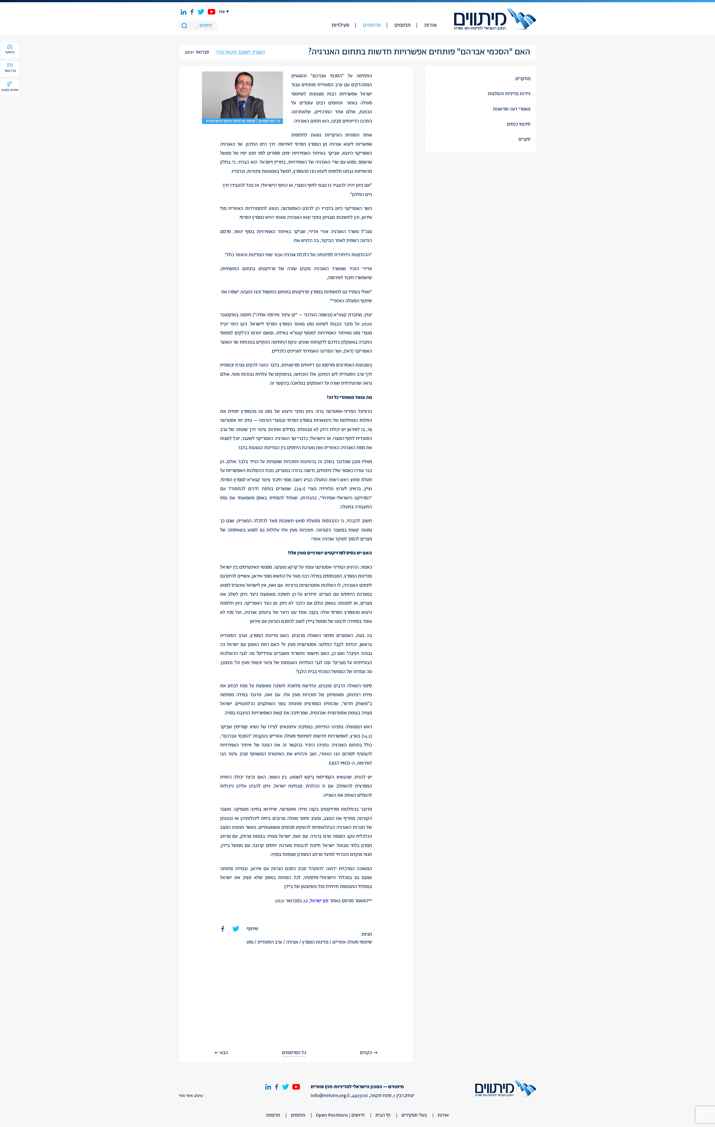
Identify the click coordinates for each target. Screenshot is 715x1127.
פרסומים (372, 25)
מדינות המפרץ (315, 942)
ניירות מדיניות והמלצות (509, 93)
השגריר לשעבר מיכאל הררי (240, 52)
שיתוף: (252, 928)
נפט (250, 942)
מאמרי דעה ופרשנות (511, 109)
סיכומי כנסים (518, 124)
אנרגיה (292, 942)
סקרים (524, 139)
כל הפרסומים (294, 1053)
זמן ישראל (319, 901)
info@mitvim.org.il (330, 1095)
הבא (224, 1052)
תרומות (273, 1115)
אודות (430, 25)
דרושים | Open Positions (340, 1115)
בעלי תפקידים (414, 1115)
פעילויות (340, 25)
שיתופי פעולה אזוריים (352, 942)
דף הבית (383, 1115)
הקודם (366, 1052)
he (222, 11)
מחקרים (522, 78)
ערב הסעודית (270, 942)
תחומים (402, 25)
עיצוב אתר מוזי (191, 1096)
